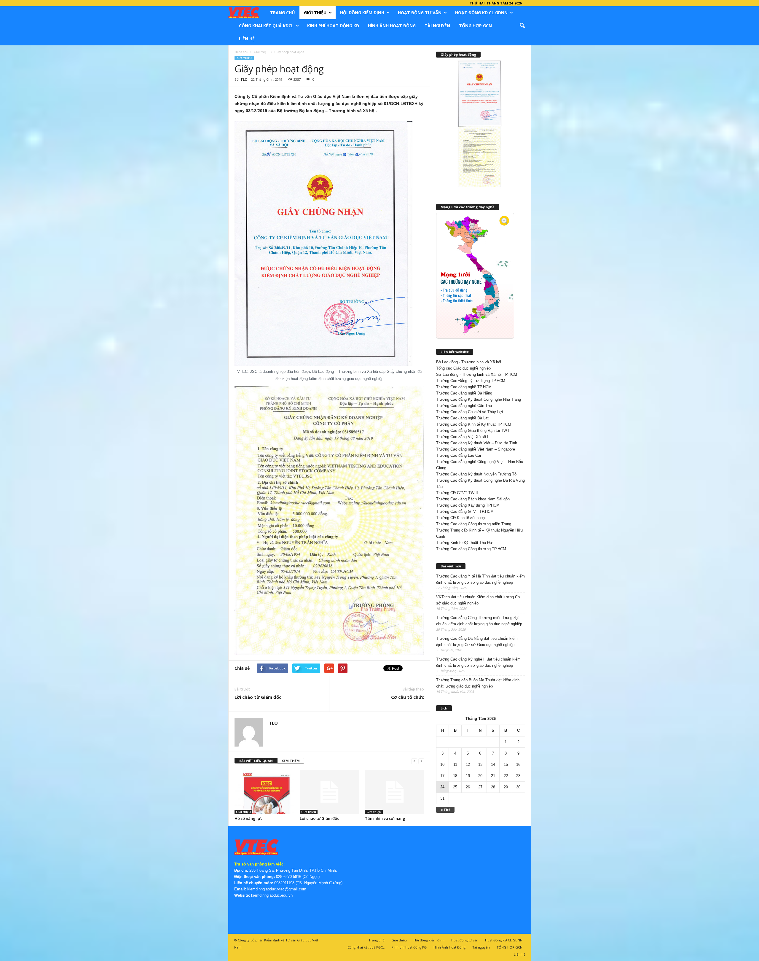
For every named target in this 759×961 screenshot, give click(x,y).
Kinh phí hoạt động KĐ (333, 25)
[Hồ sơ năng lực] (264, 792)
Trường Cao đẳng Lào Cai (458, 455)
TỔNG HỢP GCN (475, 25)
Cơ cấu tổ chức (407, 697)
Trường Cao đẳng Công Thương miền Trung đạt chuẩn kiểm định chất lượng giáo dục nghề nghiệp (479, 620)
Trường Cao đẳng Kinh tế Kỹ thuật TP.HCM (473, 424)
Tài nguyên (437, 25)
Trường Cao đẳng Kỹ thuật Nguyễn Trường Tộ (476, 474)
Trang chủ (282, 12)
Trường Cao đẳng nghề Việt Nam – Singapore (475, 449)
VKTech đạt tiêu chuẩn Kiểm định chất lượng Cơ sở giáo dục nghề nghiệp (478, 600)
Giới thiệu (315, 12)
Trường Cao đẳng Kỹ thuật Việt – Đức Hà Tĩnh (476, 443)
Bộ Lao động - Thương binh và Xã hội (468, 362)
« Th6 (445, 809)
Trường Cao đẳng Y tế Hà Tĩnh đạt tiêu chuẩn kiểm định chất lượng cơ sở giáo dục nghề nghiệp (480, 579)
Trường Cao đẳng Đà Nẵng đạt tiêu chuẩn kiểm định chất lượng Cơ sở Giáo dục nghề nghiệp (477, 641)
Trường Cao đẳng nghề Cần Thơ (464, 405)
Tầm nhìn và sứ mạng (385, 818)
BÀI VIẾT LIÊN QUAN (256, 760)
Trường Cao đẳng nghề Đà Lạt (462, 418)
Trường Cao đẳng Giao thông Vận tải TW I (472, 430)
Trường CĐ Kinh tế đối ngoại (461, 517)
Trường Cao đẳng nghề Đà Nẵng (464, 393)
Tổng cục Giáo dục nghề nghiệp (463, 368)
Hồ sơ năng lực (248, 818)
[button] (522, 25)
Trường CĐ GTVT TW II (457, 493)
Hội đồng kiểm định (362, 12)
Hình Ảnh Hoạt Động (392, 25)
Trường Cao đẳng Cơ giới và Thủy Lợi (469, 412)
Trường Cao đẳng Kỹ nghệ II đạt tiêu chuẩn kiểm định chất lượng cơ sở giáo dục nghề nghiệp (478, 662)
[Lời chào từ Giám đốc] (329, 792)
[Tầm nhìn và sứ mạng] (394, 792)
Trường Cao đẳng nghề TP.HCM (464, 387)
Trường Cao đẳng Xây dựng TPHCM (468, 505)
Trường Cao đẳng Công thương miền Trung (473, 524)
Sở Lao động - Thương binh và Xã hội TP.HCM (476, 374)
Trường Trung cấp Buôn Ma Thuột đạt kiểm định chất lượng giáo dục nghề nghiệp (477, 683)
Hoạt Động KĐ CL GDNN (481, 12)
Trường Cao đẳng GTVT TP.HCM (465, 511)
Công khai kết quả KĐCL (266, 25)
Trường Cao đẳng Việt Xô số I (462, 437)
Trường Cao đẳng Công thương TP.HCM (471, 549)
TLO (243, 79)
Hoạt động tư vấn (419, 12)
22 (506, 776)
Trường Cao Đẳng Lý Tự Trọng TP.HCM (470, 380)
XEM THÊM (291, 760)
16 (518, 764)
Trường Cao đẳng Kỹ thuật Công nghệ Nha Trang (478, 399)
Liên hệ (247, 39)
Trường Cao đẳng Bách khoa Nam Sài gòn (473, 499)
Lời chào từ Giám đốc (258, 697)
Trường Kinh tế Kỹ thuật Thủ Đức (465, 542)
